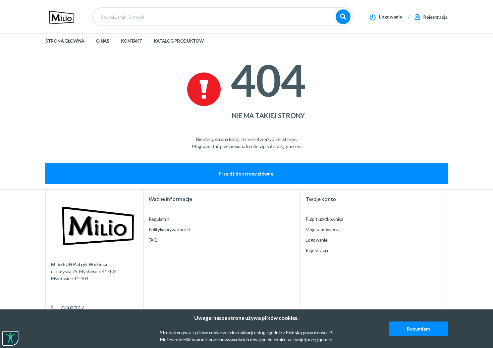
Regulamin (159, 219)
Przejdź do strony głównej (247, 174)
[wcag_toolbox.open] (10, 338)
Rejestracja (317, 250)
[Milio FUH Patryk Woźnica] (60, 16)
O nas (102, 41)
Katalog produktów (179, 41)
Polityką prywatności (306, 332)
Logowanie (316, 240)
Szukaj (343, 16)
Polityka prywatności (169, 229)
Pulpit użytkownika (324, 219)
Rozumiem (418, 329)
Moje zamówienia (323, 229)
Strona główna (64, 41)
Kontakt (131, 41)
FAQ (153, 240)
